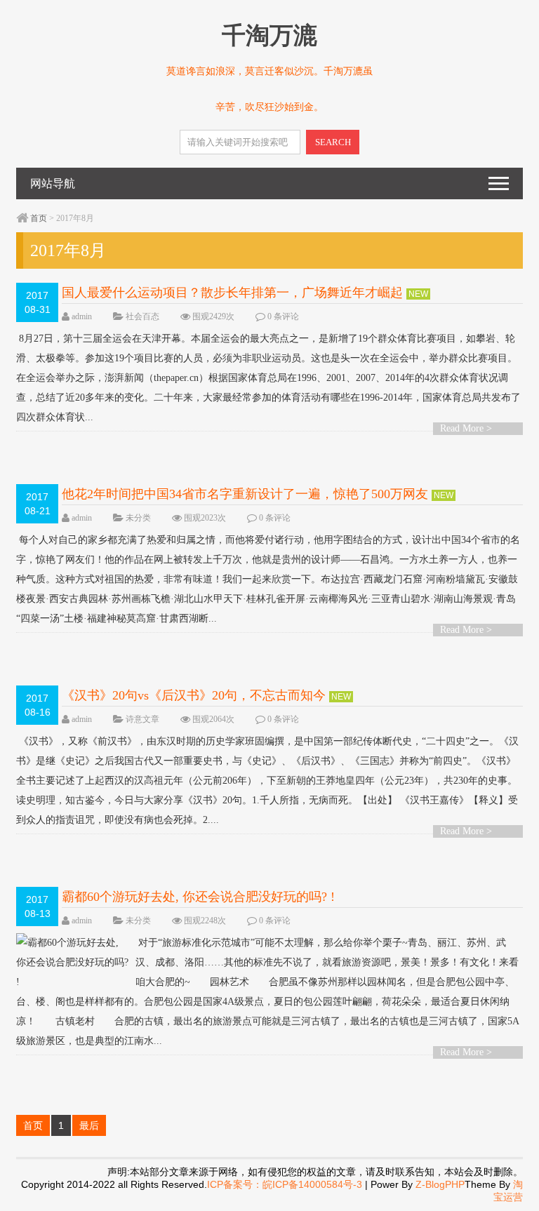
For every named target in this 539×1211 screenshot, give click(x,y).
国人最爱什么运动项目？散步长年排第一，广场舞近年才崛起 (232, 293)
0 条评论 (283, 316)
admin (82, 316)
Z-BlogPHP (440, 1184)
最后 (89, 1125)
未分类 (138, 518)
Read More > (466, 428)
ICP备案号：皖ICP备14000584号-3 (284, 1184)
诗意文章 (142, 719)
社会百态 (142, 316)
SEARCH (333, 142)
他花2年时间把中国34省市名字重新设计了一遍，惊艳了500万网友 (245, 494)
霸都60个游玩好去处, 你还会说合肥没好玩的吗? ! (198, 897)
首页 (38, 218)
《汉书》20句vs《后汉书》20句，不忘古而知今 (194, 695)
